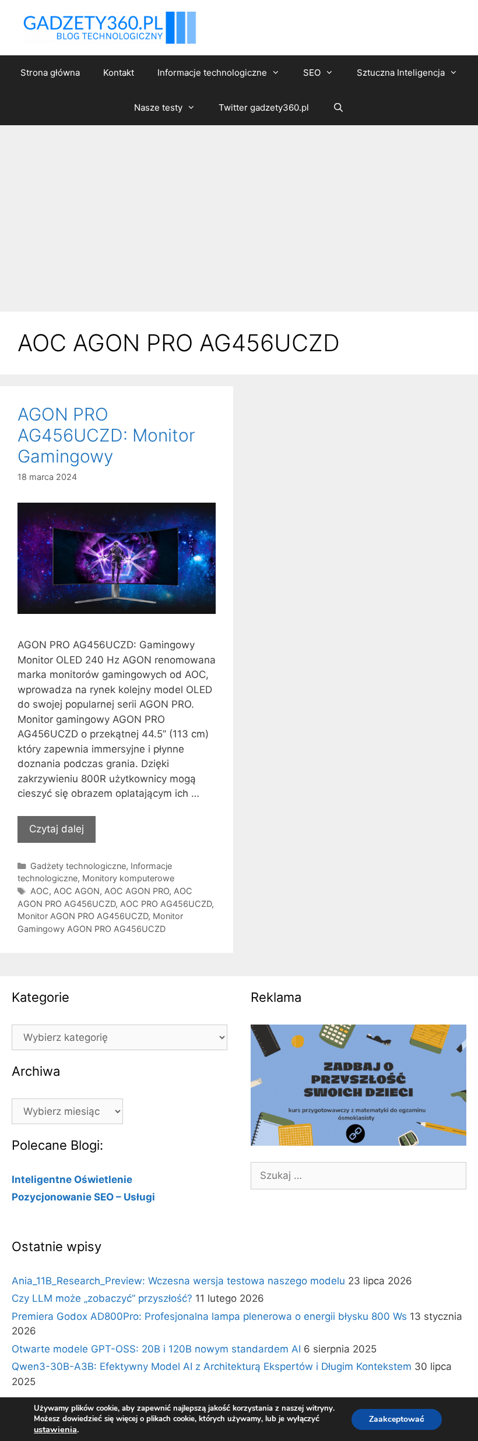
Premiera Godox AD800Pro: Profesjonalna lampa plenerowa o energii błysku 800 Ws (209, 1316)
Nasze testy (158, 107)
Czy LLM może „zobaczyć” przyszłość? (102, 1298)
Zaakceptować (396, 1419)
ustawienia (55, 1429)
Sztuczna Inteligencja (401, 72)
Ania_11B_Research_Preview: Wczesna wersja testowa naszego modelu (178, 1281)
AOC (39, 891)
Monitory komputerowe (128, 878)
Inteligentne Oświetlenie (72, 1179)
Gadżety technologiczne (78, 866)
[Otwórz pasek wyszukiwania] (338, 107)
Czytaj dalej (56, 829)
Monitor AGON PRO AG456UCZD (82, 916)
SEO (312, 72)
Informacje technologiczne (212, 72)
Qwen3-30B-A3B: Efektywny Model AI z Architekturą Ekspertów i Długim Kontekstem (212, 1366)
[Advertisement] (239, 212)
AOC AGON (77, 891)
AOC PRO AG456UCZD (166, 904)
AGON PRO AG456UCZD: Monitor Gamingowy (106, 435)
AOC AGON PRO (136, 891)
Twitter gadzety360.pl (264, 107)
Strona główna (50, 72)
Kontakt (118, 72)
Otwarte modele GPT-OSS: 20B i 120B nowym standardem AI (156, 1349)
